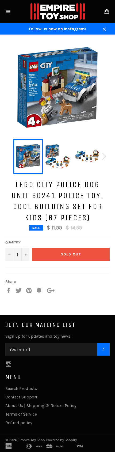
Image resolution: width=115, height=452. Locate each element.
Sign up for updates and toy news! (38, 336)
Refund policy (18, 422)
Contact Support (21, 397)
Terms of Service (21, 414)
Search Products (21, 388)
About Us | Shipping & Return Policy (40, 405)
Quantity (13, 242)
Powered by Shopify (61, 440)
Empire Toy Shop (32, 440)
